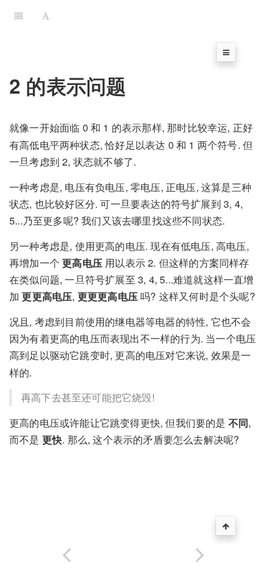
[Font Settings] (45, 15)
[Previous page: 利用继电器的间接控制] (67, 552)
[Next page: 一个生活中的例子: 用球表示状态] (200, 552)
